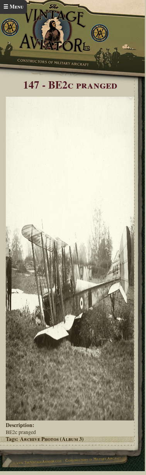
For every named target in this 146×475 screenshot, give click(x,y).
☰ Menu (13, 6)
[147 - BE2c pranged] (70, 418)
